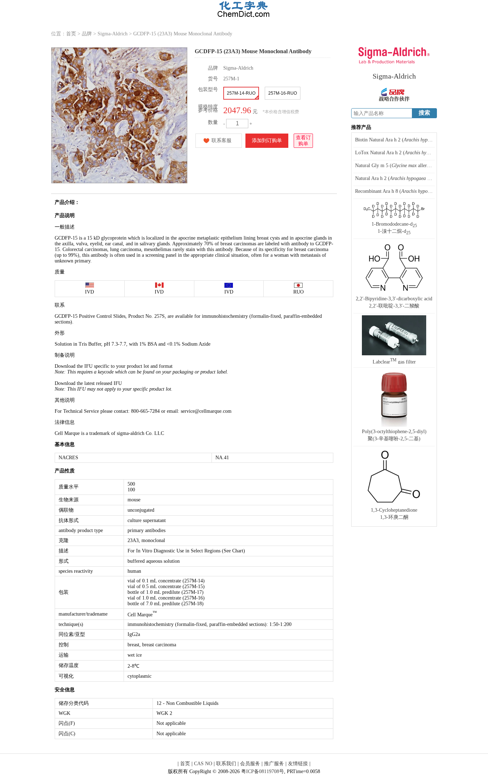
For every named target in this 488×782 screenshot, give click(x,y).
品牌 (87, 33)
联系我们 (226, 763)
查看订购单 (303, 140)
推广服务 (274, 763)
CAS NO (203, 763)
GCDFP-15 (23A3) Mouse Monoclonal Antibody (182, 33)
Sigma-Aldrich (113, 33)
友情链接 (298, 763)
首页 (71, 33)
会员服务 (250, 763)
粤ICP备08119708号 (262, 771)
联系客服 (221, 140)
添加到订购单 (267, 140)
